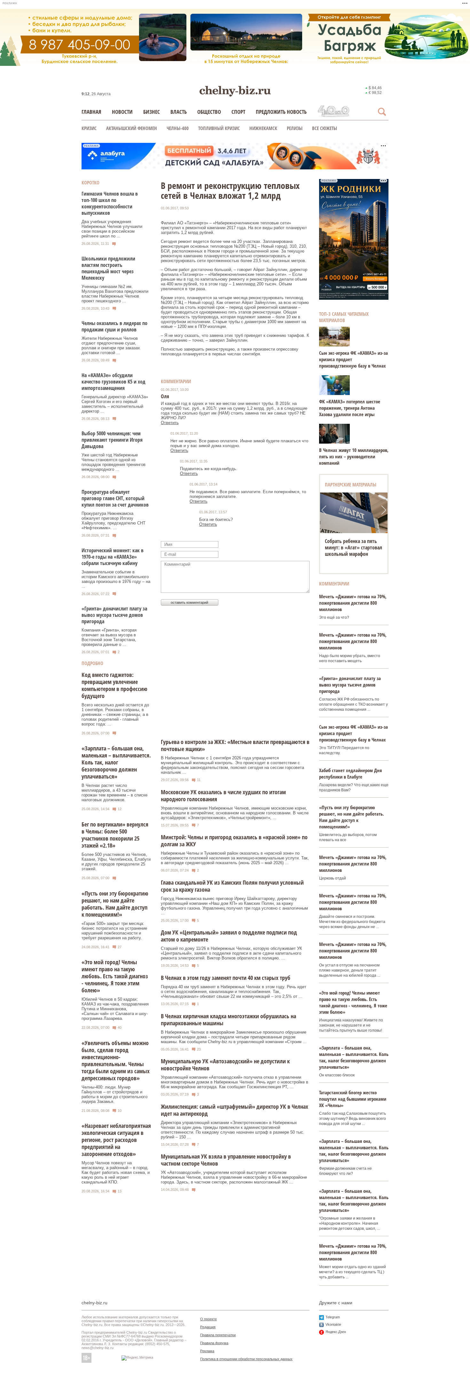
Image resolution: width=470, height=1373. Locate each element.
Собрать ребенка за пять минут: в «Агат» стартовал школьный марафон (353, 547)
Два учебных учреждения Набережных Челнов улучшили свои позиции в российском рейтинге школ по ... (112, 228)
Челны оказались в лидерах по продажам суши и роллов (114, 326)
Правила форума (214, 1343)
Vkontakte (333, 1324)
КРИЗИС (89, 128)
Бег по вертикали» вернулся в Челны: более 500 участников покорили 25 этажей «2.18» (115, 834)
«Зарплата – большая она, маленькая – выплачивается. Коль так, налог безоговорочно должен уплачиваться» (116, 762)
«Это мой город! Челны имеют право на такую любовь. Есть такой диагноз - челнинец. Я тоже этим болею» (115, 976)
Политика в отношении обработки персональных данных (246, 1359)
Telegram (332, 1317)
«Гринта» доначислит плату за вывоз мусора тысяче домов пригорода (114, 615)
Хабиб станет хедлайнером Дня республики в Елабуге (350, 773)
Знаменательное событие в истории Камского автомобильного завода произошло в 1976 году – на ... (116, 579)
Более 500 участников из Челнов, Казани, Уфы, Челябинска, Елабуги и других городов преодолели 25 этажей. (116, 861)
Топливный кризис (219, 128)
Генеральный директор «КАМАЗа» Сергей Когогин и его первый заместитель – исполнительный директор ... (115, 404)
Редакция (207, 1327)
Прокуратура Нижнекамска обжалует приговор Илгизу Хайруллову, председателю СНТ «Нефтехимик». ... (113, 520)
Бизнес (151, 111)
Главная (91, 111)
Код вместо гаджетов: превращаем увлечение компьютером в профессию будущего (114, 685)
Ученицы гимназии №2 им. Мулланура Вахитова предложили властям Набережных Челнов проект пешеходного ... (115, 293)
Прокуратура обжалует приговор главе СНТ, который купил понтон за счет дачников (115, 498)
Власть (178, 111)
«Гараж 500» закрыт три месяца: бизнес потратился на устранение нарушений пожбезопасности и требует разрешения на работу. (114, 930)
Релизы (294, 128)
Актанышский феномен (131, 128)
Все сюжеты (324, 128)
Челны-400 (178, 128)
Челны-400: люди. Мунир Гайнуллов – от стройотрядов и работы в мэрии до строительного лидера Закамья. (114, 1094)
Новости (122, 111)
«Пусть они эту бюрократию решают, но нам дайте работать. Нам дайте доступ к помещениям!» (115, 903)
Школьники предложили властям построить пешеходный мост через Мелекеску (108, 268)
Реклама (207, 1351)
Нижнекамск (263, 128)
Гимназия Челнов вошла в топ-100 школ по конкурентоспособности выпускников (110, 203)
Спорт (238, 111)
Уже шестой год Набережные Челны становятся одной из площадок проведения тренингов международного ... (113, 462)
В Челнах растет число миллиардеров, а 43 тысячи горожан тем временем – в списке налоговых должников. (114, 792)
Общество (209, 111)
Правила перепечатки (218, 1335)
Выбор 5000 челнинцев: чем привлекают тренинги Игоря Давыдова (112, 440)
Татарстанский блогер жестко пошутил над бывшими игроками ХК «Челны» (352, 1098)
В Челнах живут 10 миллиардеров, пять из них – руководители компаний (353, 456)
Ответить (170, 422)
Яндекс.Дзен (335, 1332)
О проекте (208, 1319)
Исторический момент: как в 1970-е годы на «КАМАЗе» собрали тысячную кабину (113, 557)
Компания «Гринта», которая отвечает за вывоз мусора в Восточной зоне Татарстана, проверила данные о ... (109, 637)
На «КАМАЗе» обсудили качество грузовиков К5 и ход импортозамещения (113, 382)
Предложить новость (281, 111)
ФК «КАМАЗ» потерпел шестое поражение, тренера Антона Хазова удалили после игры (349, 407)
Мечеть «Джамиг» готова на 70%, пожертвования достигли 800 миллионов (353, 602)
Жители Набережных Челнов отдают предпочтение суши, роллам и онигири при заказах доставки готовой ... (111, 345)
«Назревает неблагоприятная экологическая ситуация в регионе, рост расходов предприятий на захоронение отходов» (116, 1140)
